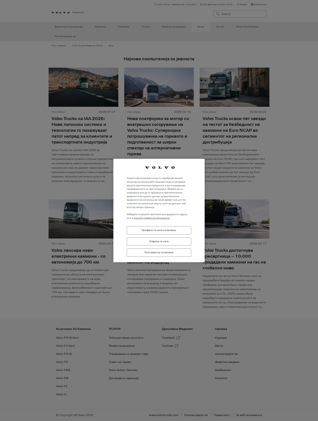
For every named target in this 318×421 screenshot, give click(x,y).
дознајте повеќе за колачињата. (152, 218)
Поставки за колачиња (158, 252)
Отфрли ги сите (159, 241)
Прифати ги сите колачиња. (159, 230)
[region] (159, 210)
